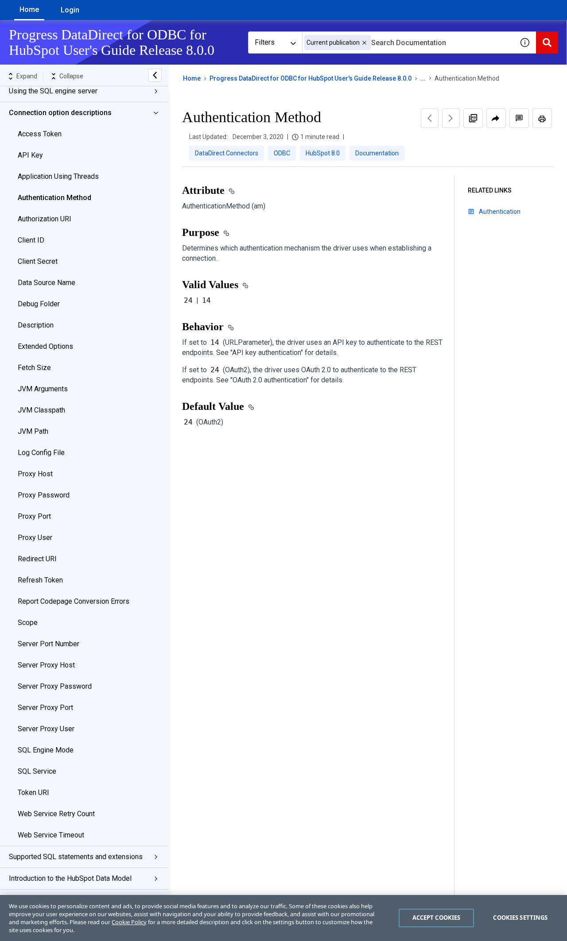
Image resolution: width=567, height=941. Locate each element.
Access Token (40, 134)
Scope (28, 622)
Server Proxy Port (45, 707)
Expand (26, 76)
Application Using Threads (58, 176)
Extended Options (45, 346)
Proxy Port (34, 516)
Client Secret (38, 261)
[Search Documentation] (547, 42)
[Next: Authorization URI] (451, 118)
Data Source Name (46, 282)
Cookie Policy (129, 922)
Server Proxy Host (46, 665)
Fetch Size (34, 367)
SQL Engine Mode (46, 750)
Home (29, 9)
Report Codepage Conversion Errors (73, 601)
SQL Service (37, 771)
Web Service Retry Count (56, 814)
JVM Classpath (41, 410)
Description (36, 325)
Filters (265, 42)
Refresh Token (40, 580)
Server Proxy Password (55, 686)
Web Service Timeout (51, 835)
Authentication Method (54, 197)
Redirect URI (37, 559)
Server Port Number (48, 644)
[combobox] (408, 42)
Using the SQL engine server (53, 91)
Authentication (499, 211)
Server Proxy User (46, 729)
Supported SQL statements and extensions (76, 856)
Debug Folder (39, 304)
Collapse (71, 76)
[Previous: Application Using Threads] (430, 118)
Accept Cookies (436, 918)
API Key (30, 155)
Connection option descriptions (60, 112)
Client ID (31, 240)
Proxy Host (35, 474)
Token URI (33, 792)
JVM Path (33, 431)
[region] (283, 918)
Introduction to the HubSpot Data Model (70, 878)
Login (70, 10)
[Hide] (155, 75)
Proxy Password (44, 495)
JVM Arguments (43, 389)
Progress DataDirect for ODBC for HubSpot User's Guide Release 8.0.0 (311, 78)
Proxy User (35, 537)
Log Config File (41, 452)
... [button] (423, 78)
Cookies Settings (520, 918)
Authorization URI (44, 219)
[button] (364, 42)
